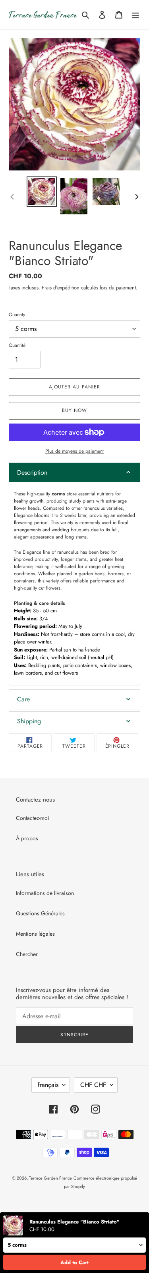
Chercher (27, 954)
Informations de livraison (45, 893)
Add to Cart (74, 1262)
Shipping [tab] (29, 721)
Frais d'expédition (60, 287)
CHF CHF (93, 1084)
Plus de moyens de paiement (74, 451)
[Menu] (135, 14)
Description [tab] (32, 472)
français (48, 1084)
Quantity (17, 314)
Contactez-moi (32, 818)
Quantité (17, 345)
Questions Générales (40, 913)
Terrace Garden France (50, 1178)
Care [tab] (23, 699)
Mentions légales (35, 934)
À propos (27, 838)
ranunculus (68, 552)
